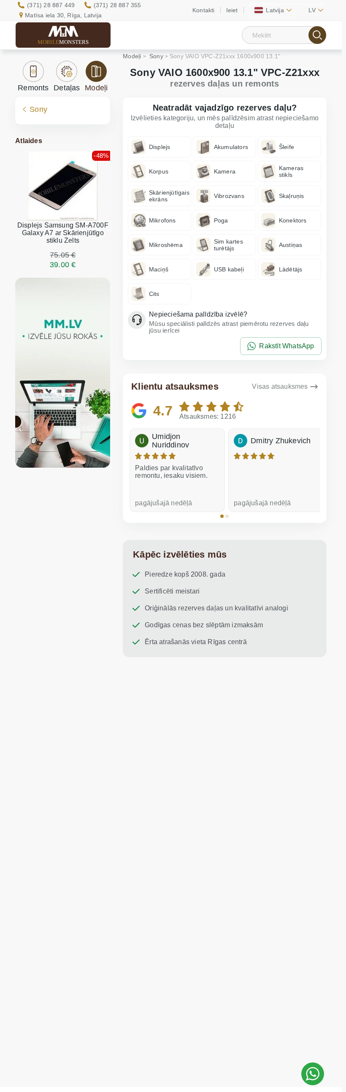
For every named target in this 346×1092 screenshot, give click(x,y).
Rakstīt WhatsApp (286, 346)
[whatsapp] (312, 1073)
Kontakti (203, 10)
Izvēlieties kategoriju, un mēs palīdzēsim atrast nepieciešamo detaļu (225, 121)
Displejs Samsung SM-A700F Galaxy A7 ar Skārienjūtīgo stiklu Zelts (62, 233)
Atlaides (28, 140)
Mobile (63, 42)
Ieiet (232, 10)
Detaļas (67, 88)
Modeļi (96, 88)
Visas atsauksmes (280, 386)
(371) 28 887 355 (117, 5)
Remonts (33, 88)
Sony (38, 109)
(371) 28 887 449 (51, 5)
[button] (222, 516)
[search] (317, 35)
